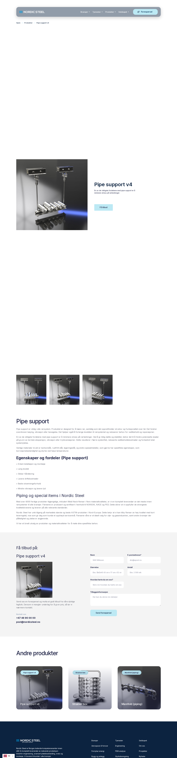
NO (9, 756)
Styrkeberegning (122, 756)
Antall (130, 567)
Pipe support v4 (42, 23)
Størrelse (94, 567)
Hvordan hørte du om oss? (101, 580)
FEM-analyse (120, 751)
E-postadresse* (134, 555)
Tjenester (96, 12)
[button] (85, 12)
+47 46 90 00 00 (26, 618)
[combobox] (8, 756)
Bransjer (84, 12)
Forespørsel (146, 12)
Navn (92, 555)
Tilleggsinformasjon (99, 592)
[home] (49, 12)
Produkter (109, 12)
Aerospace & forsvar (100, 746)
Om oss (142, 746)
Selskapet (143, 741)
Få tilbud (103, 207)
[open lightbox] (31, 390)
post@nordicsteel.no (28, 622)
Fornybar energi (98, 751)
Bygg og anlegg (98, 756)
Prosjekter (143, 751)
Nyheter (142, 756)
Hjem (18, 23)
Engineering (120, 746)
